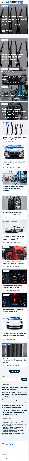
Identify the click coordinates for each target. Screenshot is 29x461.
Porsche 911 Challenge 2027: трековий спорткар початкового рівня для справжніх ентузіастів (14, 412)
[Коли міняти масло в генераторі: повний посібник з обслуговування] (14, 253)
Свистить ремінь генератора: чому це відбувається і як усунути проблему (14, 401)
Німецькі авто (14, 221)
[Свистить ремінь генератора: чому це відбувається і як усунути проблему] (14, 93)
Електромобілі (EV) (14, 6)
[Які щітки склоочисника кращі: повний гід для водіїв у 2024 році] (14, 52)
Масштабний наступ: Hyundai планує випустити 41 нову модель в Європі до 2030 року (14, 394)
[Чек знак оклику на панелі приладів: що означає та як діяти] (14, 300)
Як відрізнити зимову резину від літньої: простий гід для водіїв (12, 406)
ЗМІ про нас (11, 458)
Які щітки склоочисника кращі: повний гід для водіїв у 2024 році (14, 388)
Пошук (3, 376)
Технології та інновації (7, 8)
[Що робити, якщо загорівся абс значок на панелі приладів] (14, 276)
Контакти (4, 458)
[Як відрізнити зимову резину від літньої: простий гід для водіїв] (14, 111)
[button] (2, 2)
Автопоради (4, 40)
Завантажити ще (14, 371)
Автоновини (4, 6)
